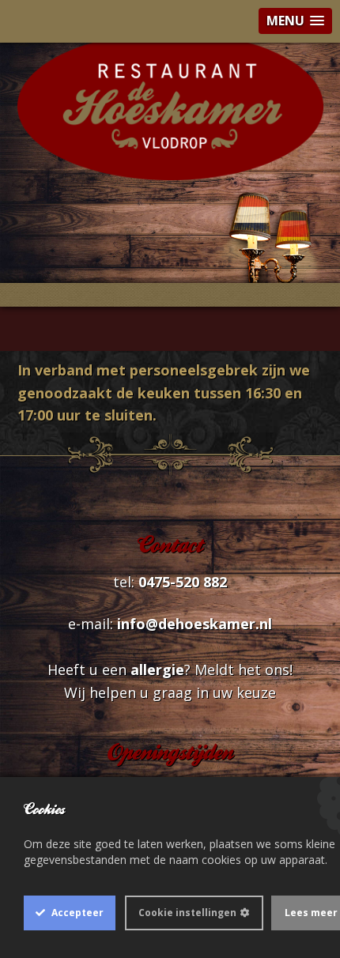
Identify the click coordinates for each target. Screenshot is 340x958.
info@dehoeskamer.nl (194, 623)
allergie (157, 669)
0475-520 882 (182, 581)
